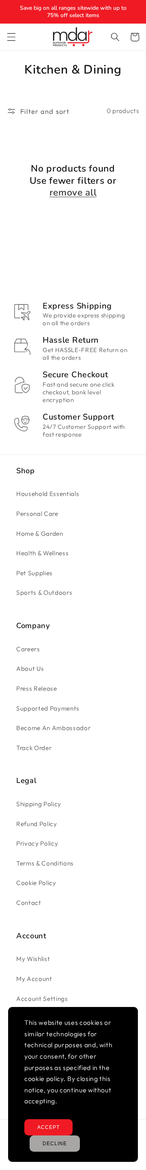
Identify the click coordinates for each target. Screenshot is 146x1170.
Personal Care (37, 514)
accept (48, 1127)
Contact (28, 903)
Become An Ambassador (53, 728)
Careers (28, 649)
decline (55, 1143)
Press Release (36, 688)
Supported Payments (47, 708)
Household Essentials (47, 494)
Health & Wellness (42, 553)
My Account (34, 979)
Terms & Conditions (45, 863)
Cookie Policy (36, 883)
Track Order (34, 748)
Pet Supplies (34, 573)
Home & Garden (39, 533)
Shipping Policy (38, 804)
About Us (30, 668)
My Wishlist (33, 959)
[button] (11, 37)
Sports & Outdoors (44, 592)
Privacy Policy (37, 843)
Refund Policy (36, 824)
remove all (73, 193)
